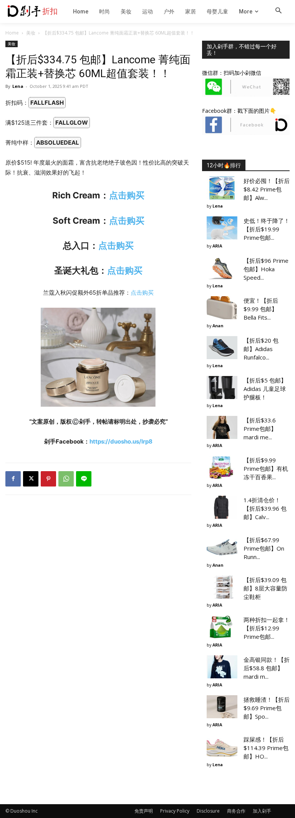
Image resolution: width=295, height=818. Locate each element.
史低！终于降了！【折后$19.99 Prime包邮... (267, 229)
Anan (217, 325)
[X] (30, 479)
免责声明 (143, 811)
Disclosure (208, 811)
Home (12, 33)
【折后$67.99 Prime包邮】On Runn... (264, 548)
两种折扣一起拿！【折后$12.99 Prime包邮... (267, 628)
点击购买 (126, 195)
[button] (278, 11)
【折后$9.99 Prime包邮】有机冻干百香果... (266, 468)
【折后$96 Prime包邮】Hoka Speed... (266, 269)
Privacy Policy (174, 811)
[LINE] (83, 479)
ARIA (217, 246)
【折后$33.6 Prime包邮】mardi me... (260, 428)
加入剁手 (262, 811)
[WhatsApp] (66, 479)
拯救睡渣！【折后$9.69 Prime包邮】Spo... (267, 708)
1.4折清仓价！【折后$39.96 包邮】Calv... (265, 508)
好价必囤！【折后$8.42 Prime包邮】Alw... (267, 189)
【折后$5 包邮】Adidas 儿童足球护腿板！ (265, 388)
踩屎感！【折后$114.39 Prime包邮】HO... (266, 748)
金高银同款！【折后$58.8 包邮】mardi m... (267, 668)
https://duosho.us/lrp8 (120, 441)
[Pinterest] (48, 479)
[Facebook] (13, 479)
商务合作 (236, 811)
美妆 (30, 33)
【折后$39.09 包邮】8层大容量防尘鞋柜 (265, 588)
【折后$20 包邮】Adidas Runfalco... (261, 348)
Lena (17, 86)
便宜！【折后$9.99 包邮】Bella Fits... (261, 309)
